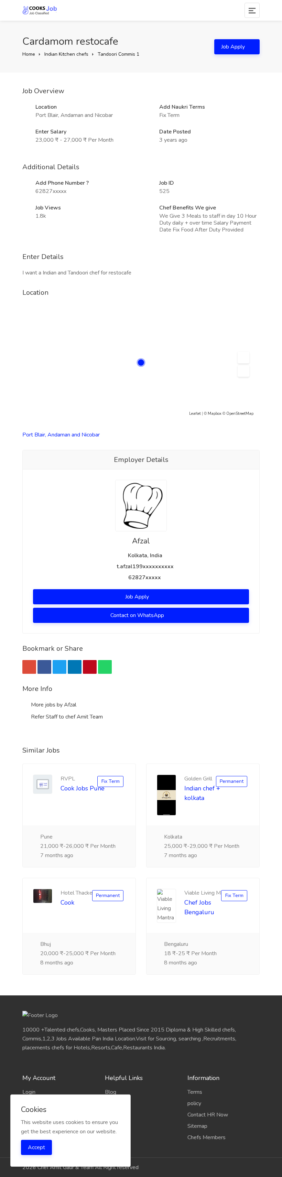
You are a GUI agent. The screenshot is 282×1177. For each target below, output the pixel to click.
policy (194, 1103)
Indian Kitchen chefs (66, 54)
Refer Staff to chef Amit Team (66, 717)
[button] (243, 358)
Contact (114, 1137)
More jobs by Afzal (53, 705)
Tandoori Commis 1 (118, 54)
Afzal (141, 541)
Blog (110, 1092)
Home (28, 54)
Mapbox (214, 413)
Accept (36, 1147)
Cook (67, 902)
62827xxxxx (144, 577)
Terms (194, 1092)
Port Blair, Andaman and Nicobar (61, 435)
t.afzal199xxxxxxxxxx (145, 566)
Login (28, 1092)
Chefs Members (206, 1137)
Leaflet (195, 413)
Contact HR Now (207, 1115)
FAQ (110, 1115)
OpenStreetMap (239, 413)
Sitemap (197, 1126)
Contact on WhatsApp (137, 615)
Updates (115, 1103)
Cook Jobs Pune (83, 788)
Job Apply (233, 47)
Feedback (116, 1126)
